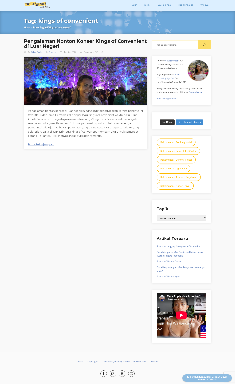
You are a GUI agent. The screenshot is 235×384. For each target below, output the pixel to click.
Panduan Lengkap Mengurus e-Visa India (178, 246)
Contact (154, 361)
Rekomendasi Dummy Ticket (176, 159)
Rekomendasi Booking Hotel (176, 142)
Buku (147, 5)
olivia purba (37, 52)
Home (134, 5)
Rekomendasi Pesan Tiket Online (178, 150)
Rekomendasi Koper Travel (175, 185)
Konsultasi (164, 5)
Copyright (92, 361)
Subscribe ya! (196, 92)
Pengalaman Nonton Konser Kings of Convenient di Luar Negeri (85, 43)
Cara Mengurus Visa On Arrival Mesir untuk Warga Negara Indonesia (180, 254)
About (80, 361)
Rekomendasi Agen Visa (173, 168)
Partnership (185, 5)
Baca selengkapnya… (167, 98)
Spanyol (52, 52)
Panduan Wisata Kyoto (169, 276)
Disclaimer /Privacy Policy (116, 361)
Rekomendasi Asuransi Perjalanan (178, 176)
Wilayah (205, 5)
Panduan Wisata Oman (169, 261)
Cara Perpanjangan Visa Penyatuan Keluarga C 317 (180, 269)
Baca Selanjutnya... (41, 144)
